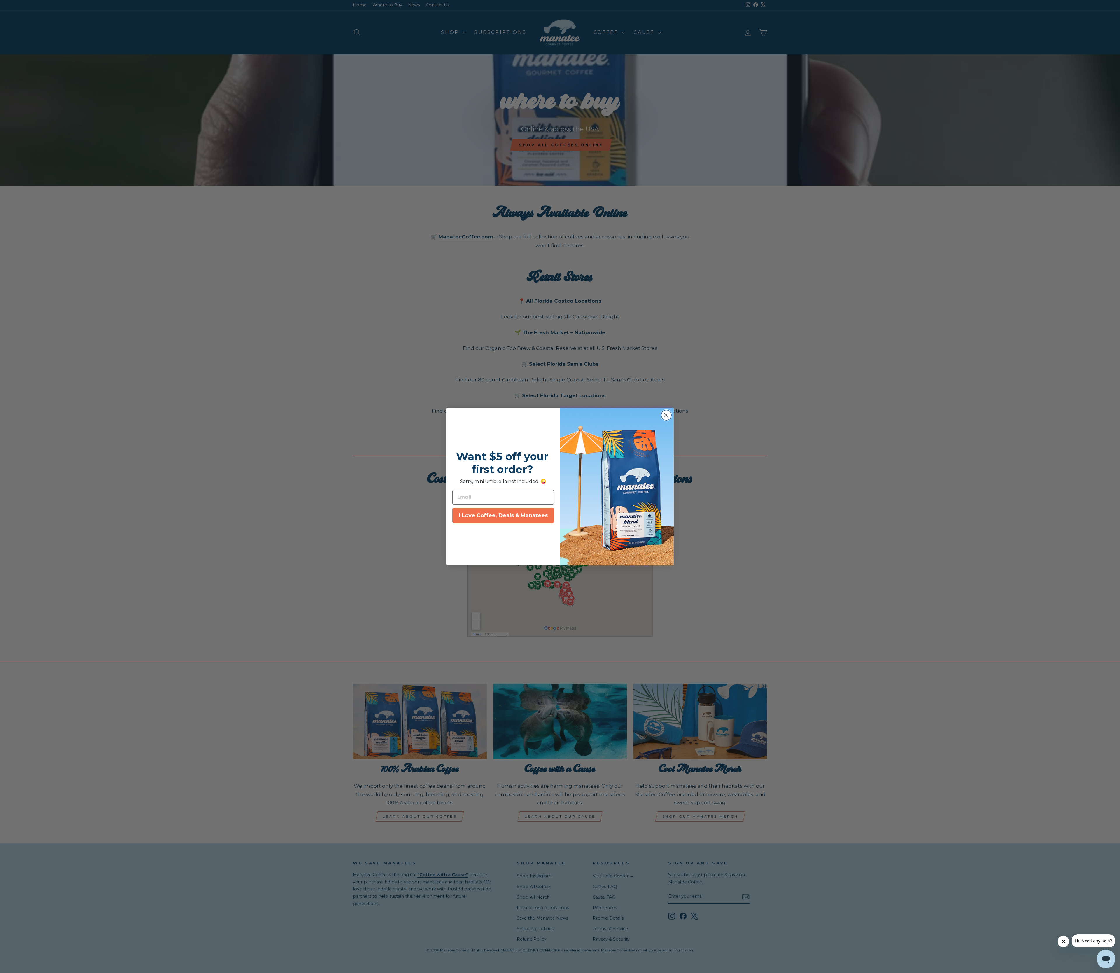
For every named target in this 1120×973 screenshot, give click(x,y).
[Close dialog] (666, 415)
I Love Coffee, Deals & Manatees (503, 515)
